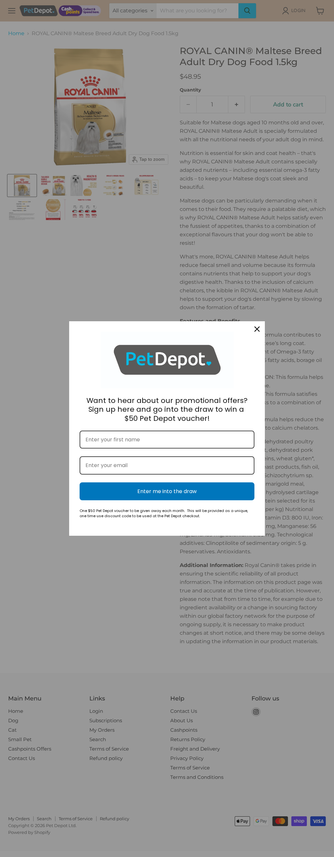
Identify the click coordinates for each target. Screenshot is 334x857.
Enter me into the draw (167, 491)
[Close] (257, 329)
